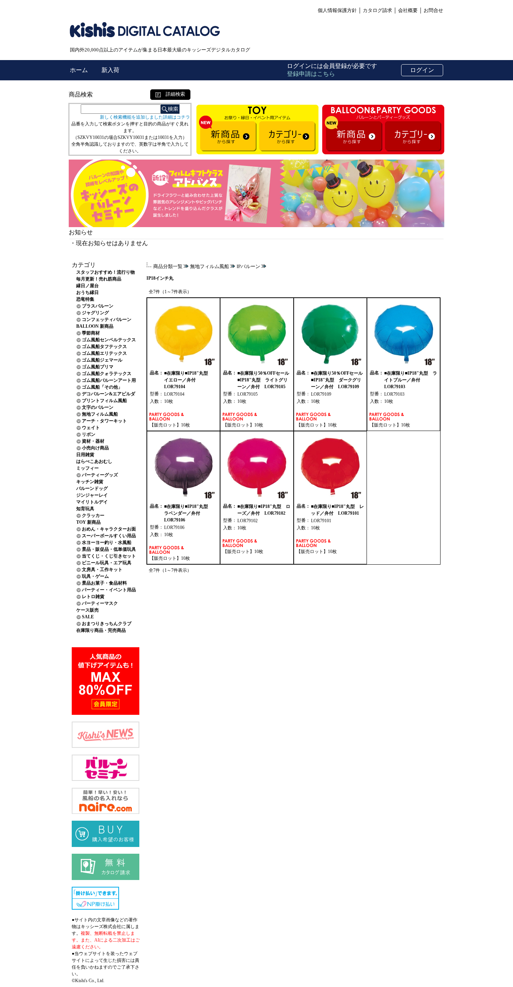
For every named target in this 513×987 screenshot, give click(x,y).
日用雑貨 (85, 454)
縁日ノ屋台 (87, 285)
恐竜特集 (85, 299)
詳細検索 (173, 94)
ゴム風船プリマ (97, 366)
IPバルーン (248, 266)
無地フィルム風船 (100, 414)
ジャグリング (95, 312)
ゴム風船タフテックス (104, 346)
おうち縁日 (87, 292)
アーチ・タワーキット (104, 420)
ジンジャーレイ (92, 495)
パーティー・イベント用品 (109, 589)
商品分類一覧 (168, 266)
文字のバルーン (97, 407)
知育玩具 (85, 508)
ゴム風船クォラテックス (106, 373)
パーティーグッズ (100, 475)
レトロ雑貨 (93, 596)
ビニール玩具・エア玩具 (106, 562)
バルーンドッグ (92, 488)
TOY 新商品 (88, 522)
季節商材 (91, 333)
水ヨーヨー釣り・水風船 (106, 542)
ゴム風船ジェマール (102, 360)
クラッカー (93, 515)
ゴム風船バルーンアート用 (109, 380)
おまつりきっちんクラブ (106, 623)
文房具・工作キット (102, 569)
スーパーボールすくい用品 (109, 535)
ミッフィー (87, 468)
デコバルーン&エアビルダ (108, 393)
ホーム (79, 70)
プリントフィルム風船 (104, 400)
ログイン (422, 70)
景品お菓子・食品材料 (104, 583)
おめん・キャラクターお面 (109, 529)
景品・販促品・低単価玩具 (109, 549)
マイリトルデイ (92, 502)
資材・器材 (93, 441)
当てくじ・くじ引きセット (109, 556)
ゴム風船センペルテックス (109, 339)
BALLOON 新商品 (94, 326)
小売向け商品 (95, 448)
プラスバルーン (97, 306)
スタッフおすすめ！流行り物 (105, 272)
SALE (88, 616)
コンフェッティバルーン (106, 319)
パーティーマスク (100, 603)
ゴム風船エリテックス (104, 353)
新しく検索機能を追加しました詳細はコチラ (145, 117)
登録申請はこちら (311, 74)
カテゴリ (84, 265)
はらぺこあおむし (94, 461)
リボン (88, 434)
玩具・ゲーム (95, 576)
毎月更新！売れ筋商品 (98, 279)
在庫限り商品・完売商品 (101, 630)
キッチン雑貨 (89, 481)
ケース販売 (87, 610)
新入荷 (110, 70)
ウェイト (91, 427)
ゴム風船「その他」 (102, 387)
